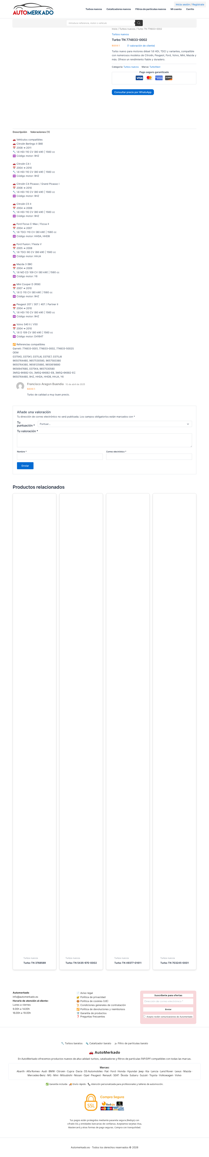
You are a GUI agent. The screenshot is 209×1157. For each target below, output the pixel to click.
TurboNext (154, 67)
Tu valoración (27, 431)
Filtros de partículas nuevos (150, 9)
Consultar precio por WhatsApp (132, 92)
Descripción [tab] (20, 131)
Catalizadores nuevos (118, 9)
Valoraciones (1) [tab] (40, 131)
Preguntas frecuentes (92, 1016)
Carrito (190, 9)
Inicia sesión (183, 4)
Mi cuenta (176, 9)
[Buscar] (139, 23)
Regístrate (198, 4)
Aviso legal (86, 992)
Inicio (114, 29)
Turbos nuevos (94, 9)
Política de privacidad (93, 997)
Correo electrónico (116, 451)
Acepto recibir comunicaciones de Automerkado (169, 1016)
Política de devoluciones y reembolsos (102, 1009)
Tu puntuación (26, 424)
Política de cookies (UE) (94, 1001)
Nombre (22, 451)
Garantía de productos (93, 1013)
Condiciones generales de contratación (103, 1005)
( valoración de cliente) (141, 45)
